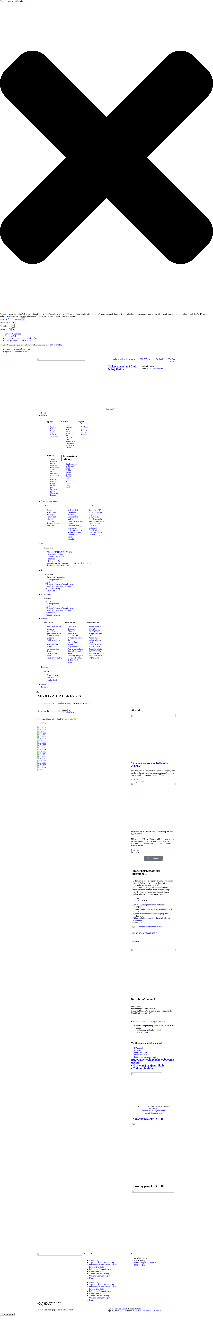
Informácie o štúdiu (96, 1267)
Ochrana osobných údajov (99, 1276)
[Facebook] (134, 1274)
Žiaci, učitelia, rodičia (49, 502)
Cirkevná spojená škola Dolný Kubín (122, 368)
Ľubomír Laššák (121, 1309)
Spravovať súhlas (7, 1314)
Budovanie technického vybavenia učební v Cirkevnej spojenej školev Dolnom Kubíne (152, 1064)
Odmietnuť (11, 345)
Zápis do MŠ (94, 1260)
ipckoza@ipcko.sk (143, 1032)
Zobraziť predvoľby (24, 345)
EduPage (44, 667)
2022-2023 (48, 703)
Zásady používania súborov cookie (18, 349)
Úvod (43, 413)
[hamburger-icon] (37, 409)
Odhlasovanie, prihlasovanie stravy (102, 1265)
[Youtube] (141, 1274)
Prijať (3, 345)
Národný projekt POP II (147, 1118)
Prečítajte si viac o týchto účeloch (18, 340)
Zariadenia (45, 618)
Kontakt (44, 687)
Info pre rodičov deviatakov (100, 1269)
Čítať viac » (135, 779)
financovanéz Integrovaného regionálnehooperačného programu (153, 1110)
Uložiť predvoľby (39, 345)
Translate (159, 368)
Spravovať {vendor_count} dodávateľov (21, 338)
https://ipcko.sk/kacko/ (157, 1021)
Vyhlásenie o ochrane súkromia (17, 351)
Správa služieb (10, 336)
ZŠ (42, 570)
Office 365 (45, 685)
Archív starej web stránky (99, 1274)
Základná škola (60, 703)
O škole (44, 415)
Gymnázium (46, 594)
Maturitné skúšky (96, 1271)
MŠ (42, 544)
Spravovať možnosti (13, 334)
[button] (106, 157)
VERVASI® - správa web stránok (148, 1311)
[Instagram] (147, 1274)
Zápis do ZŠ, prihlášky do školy (101, 1262)
